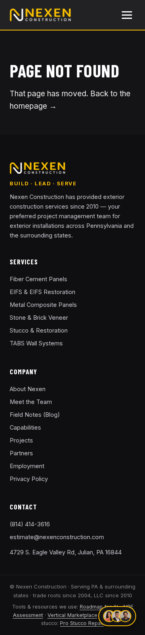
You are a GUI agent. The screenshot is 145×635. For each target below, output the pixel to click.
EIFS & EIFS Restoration (42, 291)
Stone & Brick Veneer (39, 317)
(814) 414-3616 (30, 524)
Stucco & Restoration (39, 330)
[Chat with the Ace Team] (117, 616)
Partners (21, 453)
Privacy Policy (29, 478)
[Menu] (126, 15)
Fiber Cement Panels (38, 279)
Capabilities (25, 427)
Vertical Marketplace (72, 615)
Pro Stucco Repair (82, 623)
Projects (21, 440)
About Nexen (28, 388)
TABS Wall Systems (36, 343)
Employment (27, 466)
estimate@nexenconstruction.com (57, 537)
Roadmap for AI (99, 607)
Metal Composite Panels (43, 304)
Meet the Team (31, 401)
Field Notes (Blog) (35, 414)
